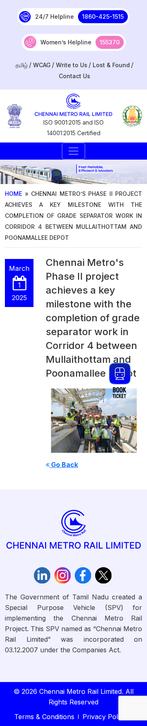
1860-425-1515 (103, 16)
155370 (110, 42)
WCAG (42, 64)
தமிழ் (22, 64)
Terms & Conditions (44, 717)
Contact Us (74, 75)
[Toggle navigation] (73, 151)
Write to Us (71, 64)
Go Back (63, 465)
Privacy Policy (104, 717)
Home (13, 193)
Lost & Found (111, 64)
